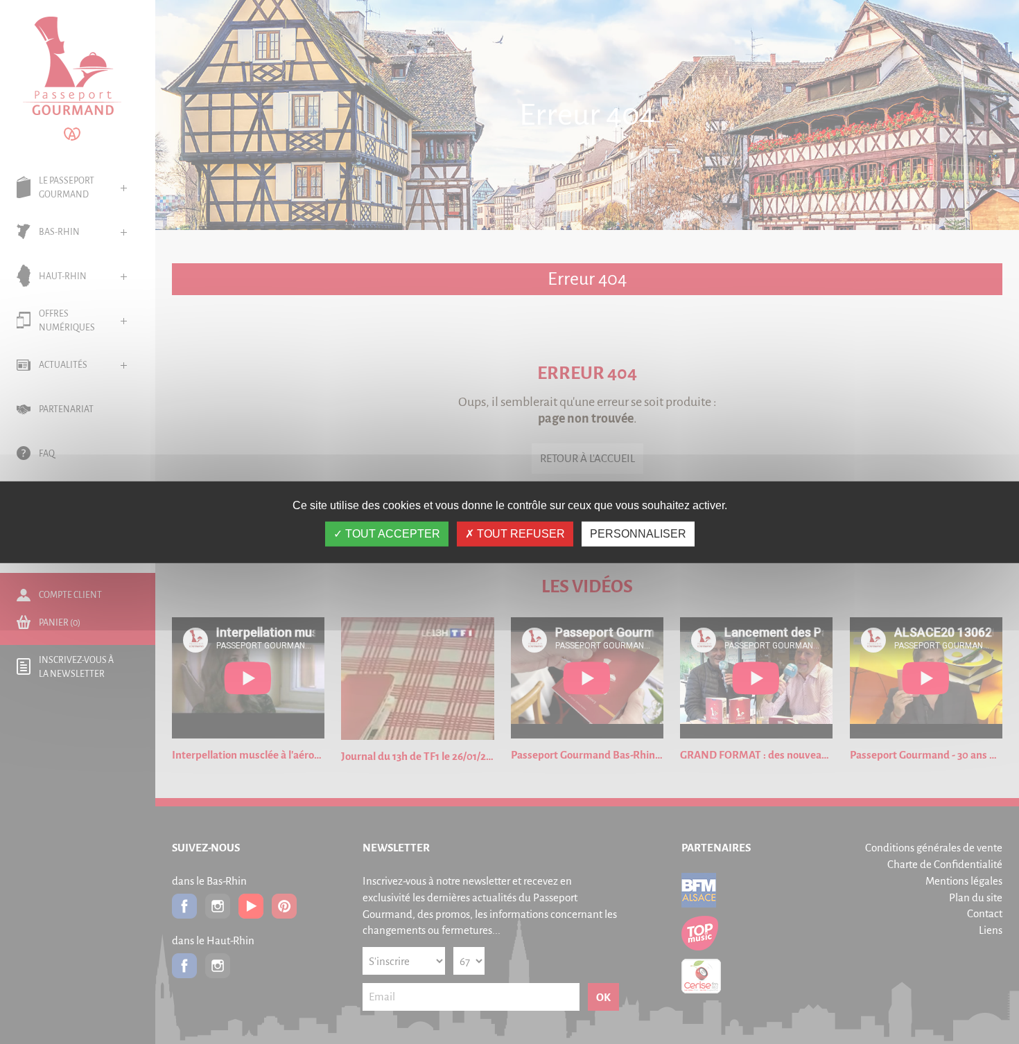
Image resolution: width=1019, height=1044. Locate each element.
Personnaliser (638, 534)
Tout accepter (391, 534)
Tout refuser (519, 534)
